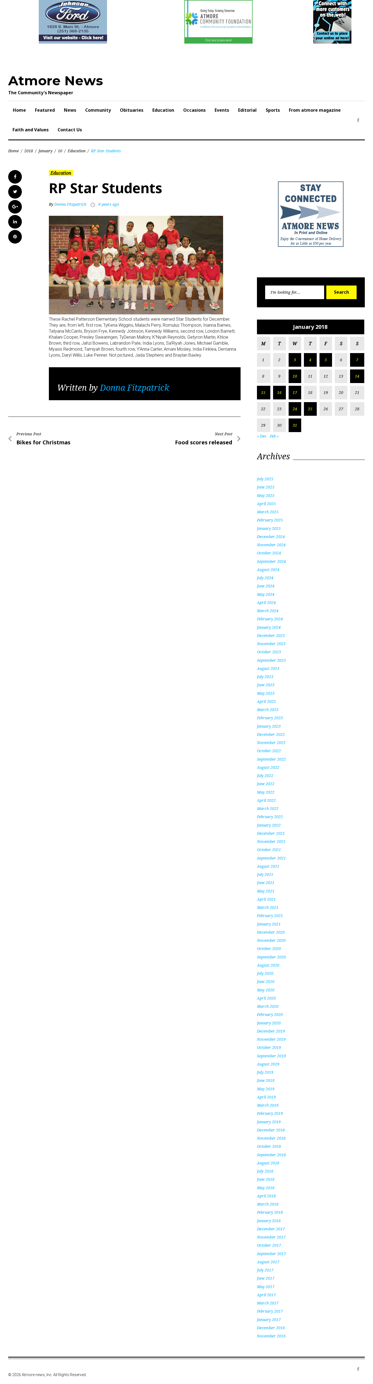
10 (60, 150)
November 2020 (271, 940)
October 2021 (269, 849)
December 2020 (271, 932)
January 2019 (269, 1121)
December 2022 (271, 734)
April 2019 (266, 1097)
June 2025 (265, 487)
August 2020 (268, 965)
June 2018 (265, 1179)
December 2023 (271, 635)
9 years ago (108, 204)
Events (222, 110)
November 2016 (271, 1336)
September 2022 (271, 759)
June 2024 (265, 585)
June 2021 (265, 882)
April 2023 (266, 701)
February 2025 (270, 520)
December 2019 (271, 1031)
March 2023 (268, 709)
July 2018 (265, 1171)
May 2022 (265, 792)
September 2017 (271, 1253)
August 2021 (268, 866)
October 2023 (269, 651)
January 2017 (269, 1319)
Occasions (194, 110)
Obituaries (131, 110)
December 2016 (271, 1327)
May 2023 (265, 693)
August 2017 (268, 1261)
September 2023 (271, 660)
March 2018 (268, 1204)
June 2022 (265, 783)
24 (295, 408)
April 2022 (266, 800)
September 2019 (271, 1055)
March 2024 (268, 610)
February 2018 (270, 1212)
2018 (28, 150)
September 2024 (271, 561)
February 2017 (270, 1311)
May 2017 (265, 1286)
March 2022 (268, 808)
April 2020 (266, 998)
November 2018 (271, 1138)
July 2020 (265, 973)
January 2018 (269, 1220)
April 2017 (266, 1294)
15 (263, 392)
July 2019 (265, 1072)
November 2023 (271, 643)
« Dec (262, 436)
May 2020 (265, 990)
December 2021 (271, 833)
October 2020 (269, 948)
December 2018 (271, 1130)
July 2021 (265, 874)
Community (98, 110)
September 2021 (271, 858)
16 (279, 392)
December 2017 (271, 1228)
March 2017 (268, 1303)
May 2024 (265, 594)
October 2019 (269, 1047)
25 (310, 408)
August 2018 (268, 1163)
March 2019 (268, 1105)
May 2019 (265, 1088)
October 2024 (269, 553)
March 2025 (268, 511)
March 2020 (268, 1006)
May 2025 (265, 495)
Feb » (274, 436)
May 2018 (265, 1187)
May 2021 (265, 891)
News (70, 110)
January (45, 150)
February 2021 (270, 915)
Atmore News (55, 81)
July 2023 (265, 676)
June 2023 (265, 684)
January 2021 (269, 924)
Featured (45, 110)
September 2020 (271, 957)
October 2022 (269, 750)
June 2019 (265, 1080)
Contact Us (70, 130)
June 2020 (265, 981)
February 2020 (270, 1014)
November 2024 (271, 544)
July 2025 (265, 478)
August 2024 (268, 569)
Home (19, 110)
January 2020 (269, 1022)
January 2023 (269, 726)
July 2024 (265, 577)
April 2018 (266, 1195)
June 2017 (265, 1278)
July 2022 (265, 775)
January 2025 (269, 528)
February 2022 (270, 816)
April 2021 (266, 899)
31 (295, 425)
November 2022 (271, 742)
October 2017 (269, 1245)
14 (357, 376)
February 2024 (270, 618)
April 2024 (266, 602)
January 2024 (269, 627)
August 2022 (268, 767)
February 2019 (270, 1113)
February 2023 (270, 717)
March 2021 (268, 907)
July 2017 (265, 1270)
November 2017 (271, 1237)
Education (163, 110)
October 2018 (269, 1146)
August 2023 (268, 668)
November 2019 (271, 1039)
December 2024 (271, 536)
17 (295, 392)
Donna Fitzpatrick (70, 204)
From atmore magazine (315, 110)
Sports (273, 110)
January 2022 (269, 825)
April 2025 (266, 503)
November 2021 (271, 841)
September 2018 (271, 1154)
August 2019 (268, 1064)
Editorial (247, 110)
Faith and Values (31, 130)
